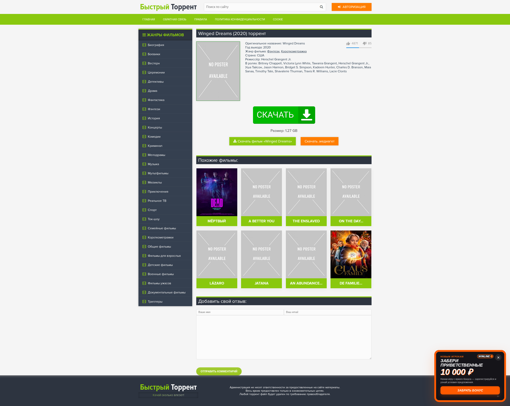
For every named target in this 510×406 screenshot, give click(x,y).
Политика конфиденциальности (240, 19)
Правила (200, 19)
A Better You (262, 221)
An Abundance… (306, 283)
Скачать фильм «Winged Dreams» (265, 141)
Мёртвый (217, 221)
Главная (148, 19)
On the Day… (351, 221)
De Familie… (351, 283)
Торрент (168, 7)
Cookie (278, 19)
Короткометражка (294, 51)
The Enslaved (306, 221)
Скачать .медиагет (319, 141)
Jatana (262, 283)
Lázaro (217, 283)
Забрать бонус (470, 390)
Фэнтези (273, 51)
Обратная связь (174, 19)
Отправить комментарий (219, 371)
